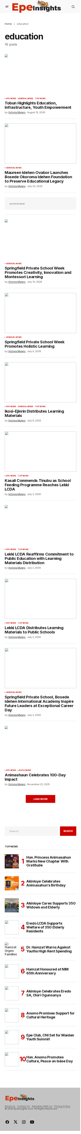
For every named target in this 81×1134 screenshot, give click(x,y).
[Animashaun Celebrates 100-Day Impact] (40, 746)
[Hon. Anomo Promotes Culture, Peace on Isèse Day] (12, 1059)
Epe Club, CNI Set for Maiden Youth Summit (50, 1037)
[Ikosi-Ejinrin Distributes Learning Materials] (40, 382)
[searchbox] (31, 831)
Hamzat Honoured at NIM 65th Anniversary (47, 971)
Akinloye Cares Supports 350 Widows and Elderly (50, 905)
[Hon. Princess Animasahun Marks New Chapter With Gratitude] (12, 861)
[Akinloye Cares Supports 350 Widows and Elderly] (12, 905)
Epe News (11, 99)
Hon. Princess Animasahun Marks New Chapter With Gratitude (48, 861)
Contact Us (23, 1106)
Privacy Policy (62, 1106)
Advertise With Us (42, 1106)
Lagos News (24, 770)
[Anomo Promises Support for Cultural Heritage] (12, 1015)
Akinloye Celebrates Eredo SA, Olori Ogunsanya (48, 993)
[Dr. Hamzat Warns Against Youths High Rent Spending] (12, 949)
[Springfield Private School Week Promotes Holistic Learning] (40, 313)
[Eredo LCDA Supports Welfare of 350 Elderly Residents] (12, 927)
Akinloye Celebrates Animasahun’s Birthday (45, 883)
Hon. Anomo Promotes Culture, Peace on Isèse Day (49, 1059)
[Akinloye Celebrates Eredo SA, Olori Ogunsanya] (12, 993)
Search (68, 831)
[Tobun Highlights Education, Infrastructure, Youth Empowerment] (40, 74)
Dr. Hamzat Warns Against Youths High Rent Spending (49, 949)
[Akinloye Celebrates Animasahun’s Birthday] (12, 883)
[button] (7, 6)
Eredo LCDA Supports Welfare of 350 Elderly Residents (45, 927)
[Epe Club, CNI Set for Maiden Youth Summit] (12, 1037)
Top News (40, 99)
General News (25, 99)
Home (8, 23)
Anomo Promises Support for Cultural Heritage (50, 1015)
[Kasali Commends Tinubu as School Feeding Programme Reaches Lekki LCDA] (40, 451)
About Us (10, 1106)
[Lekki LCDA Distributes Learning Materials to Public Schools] (40, 599)
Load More (40, 799)
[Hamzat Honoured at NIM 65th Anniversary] (12, 971)
